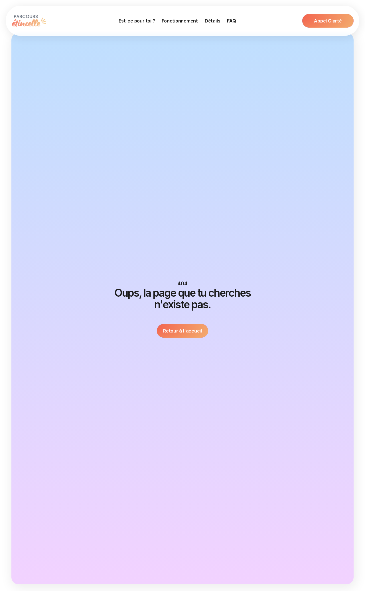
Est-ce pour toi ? (137, 21)
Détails (212, 21)
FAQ (231, 21)
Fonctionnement (180, 21)
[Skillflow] (29, 21)
